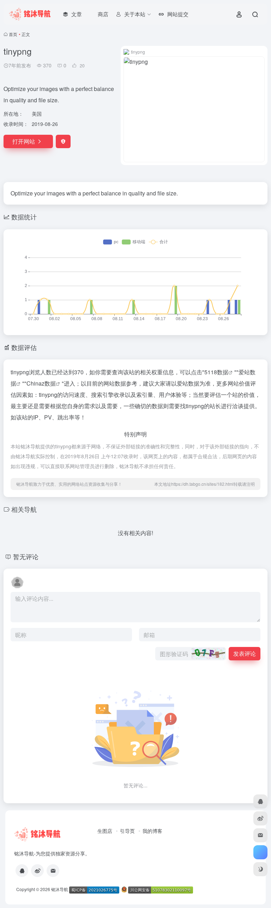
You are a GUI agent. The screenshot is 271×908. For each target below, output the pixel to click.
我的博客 (152, 830)
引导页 (127, 830)
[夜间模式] (260, 869)
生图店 (104, 830)
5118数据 (216, 372)
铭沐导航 (59, 889)
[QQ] (22, 870)
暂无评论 (25, 556)
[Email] (53, 870)
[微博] (37, 870)
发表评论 (244, 653)
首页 (13, 34)
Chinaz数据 (41, 383)
